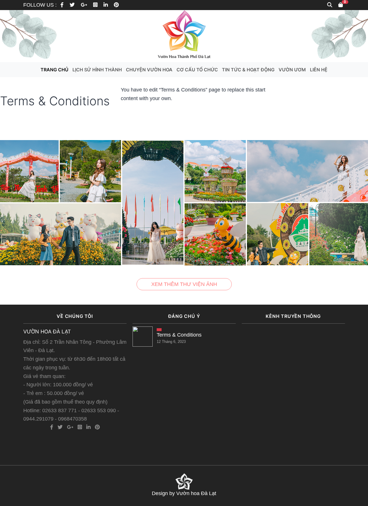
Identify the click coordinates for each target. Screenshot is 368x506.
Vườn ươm (292, 69)
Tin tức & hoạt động (248, 69)
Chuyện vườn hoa (149, 69)
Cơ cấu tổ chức (197, 69)
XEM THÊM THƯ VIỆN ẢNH (184, 284)
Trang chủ (54, 69)
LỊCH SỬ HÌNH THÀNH (97, 69)
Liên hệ (318, 69)
